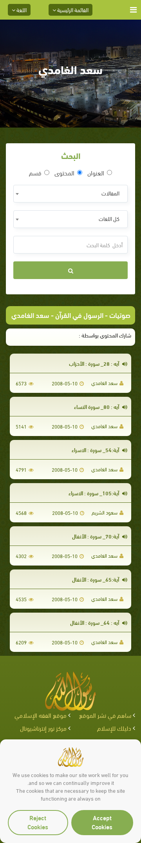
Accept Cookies (102, 822)
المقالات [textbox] (110, 193)
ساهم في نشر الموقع (105, 714)
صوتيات (119, 314)
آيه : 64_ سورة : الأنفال (95, 622)
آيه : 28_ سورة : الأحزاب (94, 363)
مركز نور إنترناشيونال (43, 727)
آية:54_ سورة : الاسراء (96, 449)
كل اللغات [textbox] (109, 218)
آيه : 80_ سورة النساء (97, 406)
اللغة (21, 9)
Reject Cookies (37, 822)
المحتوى (64, 172)
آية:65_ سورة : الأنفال (96, 579)
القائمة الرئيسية (72, 9)
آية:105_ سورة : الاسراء (94, 493)
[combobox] (70, 194)
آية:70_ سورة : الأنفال (96, 536)
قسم (35, 172)
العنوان (95, 172)
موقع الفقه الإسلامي (40, 714)
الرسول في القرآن (79, 314)
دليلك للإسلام (114, 727)
